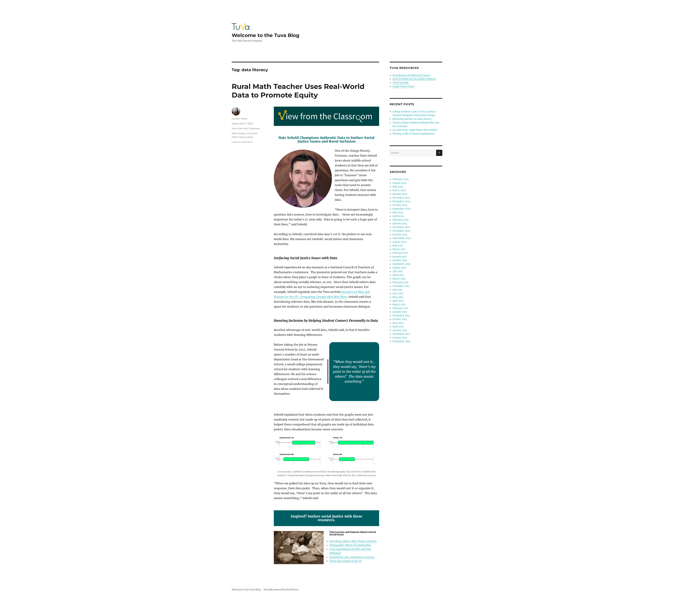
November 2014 (401, 315)
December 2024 (401, 197)
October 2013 (399, 337)
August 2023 (399, 241)
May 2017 (397, 245)
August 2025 (399, 183)
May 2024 (397, 212)
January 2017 (399, 256)
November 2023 (401, 230)
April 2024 (398, 216)
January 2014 (399, 330)
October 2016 (399, 260)
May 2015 (397, 297)
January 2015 (399, 311)
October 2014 (399, 319)
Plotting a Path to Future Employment (413, 133)
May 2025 (397, 186)
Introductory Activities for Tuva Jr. (411, 75)
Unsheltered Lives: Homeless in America (352, 557)
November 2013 (401, 333)
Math (235, 137)
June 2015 (397, 293)
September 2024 (401, 208)
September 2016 (401, 264)
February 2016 (400, 282)
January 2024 (399, 223)
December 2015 (401, 286)
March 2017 (399, 249)
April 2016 (398, 275)
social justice (246, 137)
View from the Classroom (246, 128)
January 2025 (399, 194)
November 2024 (401, 201)
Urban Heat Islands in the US (345, 561)
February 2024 (400, 219)
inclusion (252, 133)
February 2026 (400, 179)
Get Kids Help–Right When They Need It (414, 130)
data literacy (239, 133)
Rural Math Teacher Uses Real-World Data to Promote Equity (298, 90)
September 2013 (401, 341)
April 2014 (398, 326)
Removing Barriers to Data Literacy (411, 118)
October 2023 (399, 234)
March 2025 (399, 190)
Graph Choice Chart (403, 86)
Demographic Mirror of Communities (350, 545)
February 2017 (400, 252)
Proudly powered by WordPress (281, 589)
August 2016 (399, 267)
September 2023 (401, 238)
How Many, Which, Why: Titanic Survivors (353, 541)
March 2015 (399, 304)
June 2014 (397, 322)
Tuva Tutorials (400, 82)
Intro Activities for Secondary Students (414, 79)
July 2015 (397, 289)
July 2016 (397, 271)
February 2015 (400, 308)
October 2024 (399, 205)
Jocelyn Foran (239, 118)
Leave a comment (242, 141)
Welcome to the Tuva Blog (265, 35)
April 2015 (398, 300)
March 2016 (399, 278)
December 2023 (401, 227)
